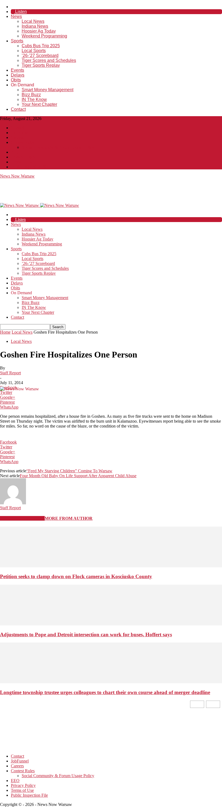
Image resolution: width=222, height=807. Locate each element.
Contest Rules (23, 142)
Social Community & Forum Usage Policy (58, 147)
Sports (17, 41)
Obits (16, 80)
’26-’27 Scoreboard (40, 55)
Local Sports (34, 50)
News (16, 16)
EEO (15, 152)
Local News (33, 21)
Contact (18, 109)
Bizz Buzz (31, 94)
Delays (17, 75)
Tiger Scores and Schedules (49, 60)
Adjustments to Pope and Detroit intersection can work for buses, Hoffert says (86, 634)
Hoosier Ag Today (39, 31)
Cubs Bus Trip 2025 (41, 45)
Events (17, 70)
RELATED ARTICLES (22, 518)
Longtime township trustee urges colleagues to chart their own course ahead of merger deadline (105, 692)
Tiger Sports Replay (41, 65)
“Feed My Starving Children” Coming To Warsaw (69, 471)
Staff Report (10, 373)
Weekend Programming (44, 36)
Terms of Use (22, 162)
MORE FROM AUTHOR (69, 518)
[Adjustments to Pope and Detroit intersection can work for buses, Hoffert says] (111, 624)
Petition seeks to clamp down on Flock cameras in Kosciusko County (76, 576)
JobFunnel (20, 132)
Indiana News (35, 26)
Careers (17, 137)
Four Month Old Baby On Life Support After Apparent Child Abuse (78, 475)
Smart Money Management (47, 89)
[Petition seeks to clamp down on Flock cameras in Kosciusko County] (111, 566)
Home (5, 332)
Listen (20, 11)
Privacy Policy (23, 157)
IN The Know (34, 99)
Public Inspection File (29, 166)
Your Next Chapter (39, 104)
